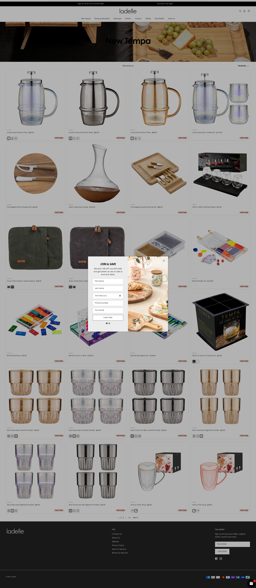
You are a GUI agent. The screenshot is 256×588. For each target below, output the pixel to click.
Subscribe (108, 318)
